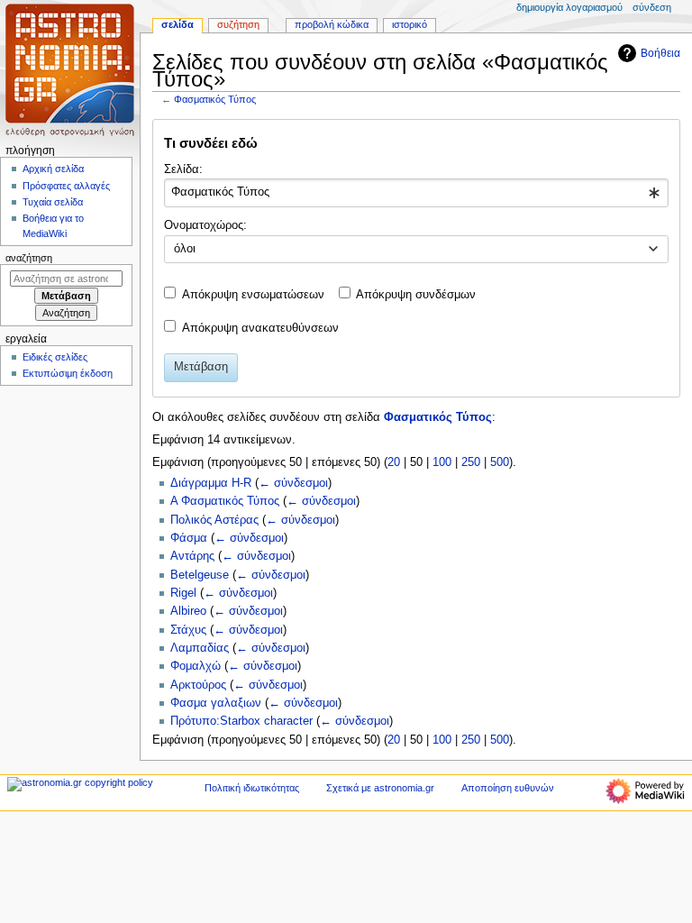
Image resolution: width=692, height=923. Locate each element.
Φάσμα (188, 538)
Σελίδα (177, 24)
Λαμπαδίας (199, 648)
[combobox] (416, 192)
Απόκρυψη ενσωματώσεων (253, 294)
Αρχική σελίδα (53, 168)
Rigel (183, 593)
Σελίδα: (183, 169)
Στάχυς (188, 630)
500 (499, 462)
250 (470, 462)
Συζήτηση (238, 24)
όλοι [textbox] (185, 248)
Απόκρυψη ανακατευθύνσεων (260, 328)
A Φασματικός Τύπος (224, 501)
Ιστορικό (409, 24)
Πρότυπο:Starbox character (241, 721)
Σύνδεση (652, 7)
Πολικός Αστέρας (214, 520)
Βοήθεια (660, 53)
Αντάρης (192, 556)
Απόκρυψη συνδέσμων (416, 294)
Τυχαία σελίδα (53, 201)
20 (393, 462)
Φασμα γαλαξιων (215, 703)
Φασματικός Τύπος (215, 99)
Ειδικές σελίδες (55, 357)
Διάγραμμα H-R (210, 483)
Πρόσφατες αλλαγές (66, 185)
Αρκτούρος (198, 685)
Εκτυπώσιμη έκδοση (68, 373)
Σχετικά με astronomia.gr (380, 787)
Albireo (188, 611)
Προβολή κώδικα (332, 24)
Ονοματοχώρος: (205, 225)
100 (441, 462)
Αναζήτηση (28, 257)
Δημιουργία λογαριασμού (569, 7)
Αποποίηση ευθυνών (507, 787)
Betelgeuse (199, 575)
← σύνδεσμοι (293, 483)
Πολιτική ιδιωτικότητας (252, 787)
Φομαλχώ (195, 666)
